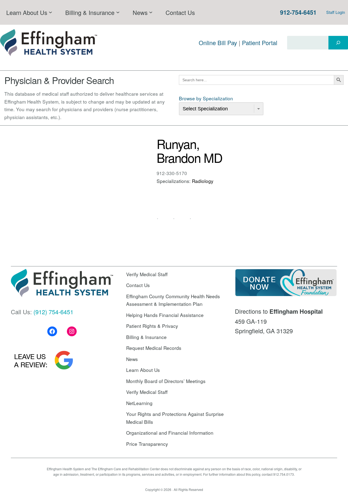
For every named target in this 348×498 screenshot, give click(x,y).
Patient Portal (259, 42)
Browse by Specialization (206, 98)
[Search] (338, 42)
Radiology (202, 181)
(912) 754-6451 (53, 311)
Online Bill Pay (218, 42)
